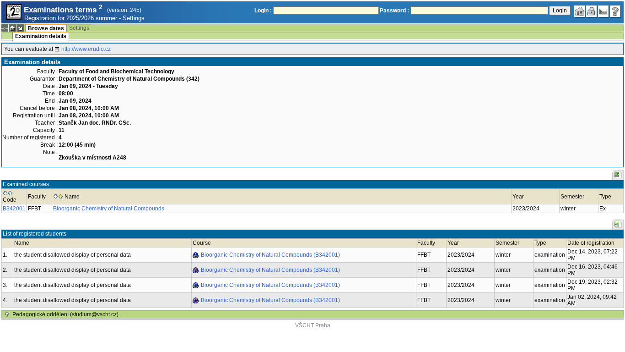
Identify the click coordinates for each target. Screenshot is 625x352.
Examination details (40, 36)
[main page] (580, 11)
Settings (134, 18)
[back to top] (7, 314)
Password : (394, 10)
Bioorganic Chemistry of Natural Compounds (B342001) (270, 255)
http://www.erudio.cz (86, 49)
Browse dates (46, 28)
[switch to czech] (603, 11)
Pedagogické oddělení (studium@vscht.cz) (65, 314)
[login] (592, 11)
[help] (615, 11)
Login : (263, 10)
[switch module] (20, 28)
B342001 (14, 208)
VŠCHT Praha (312, 325)
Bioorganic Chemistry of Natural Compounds (108, 208)
